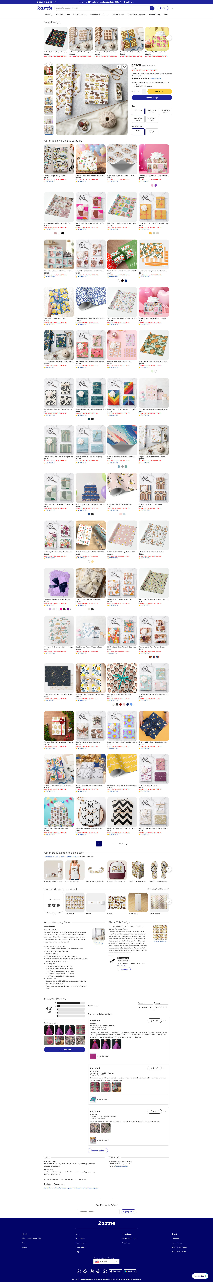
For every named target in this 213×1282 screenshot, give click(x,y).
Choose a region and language (104, 1258)
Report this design (160, 941)
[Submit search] (152, 8)
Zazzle (40, 2)
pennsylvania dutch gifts (52, 1188)
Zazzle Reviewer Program (98, 1029)
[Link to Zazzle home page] (45, 8)
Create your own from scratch (98, 943)
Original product (102, 1056)
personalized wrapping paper (88, 1188)
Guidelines (129, 1279)
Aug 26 (136, 84)
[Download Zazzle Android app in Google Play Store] (130, 1271)
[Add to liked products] (124, 66)
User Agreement (110, 1279)
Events (49, 2)
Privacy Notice (120, 1279)
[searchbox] (104, 8)
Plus (55, 2)
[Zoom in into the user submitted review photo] (49, 1030)
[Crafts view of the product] (92, 99)
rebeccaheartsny (156, 79)
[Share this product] (119, 66)
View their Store (122, 966)
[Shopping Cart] (172, 8)
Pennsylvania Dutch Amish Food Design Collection (62, 856)
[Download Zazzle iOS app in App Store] (115, 1271)
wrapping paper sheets (69, 1188)
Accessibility (137, 1279)
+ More (110, 956)
